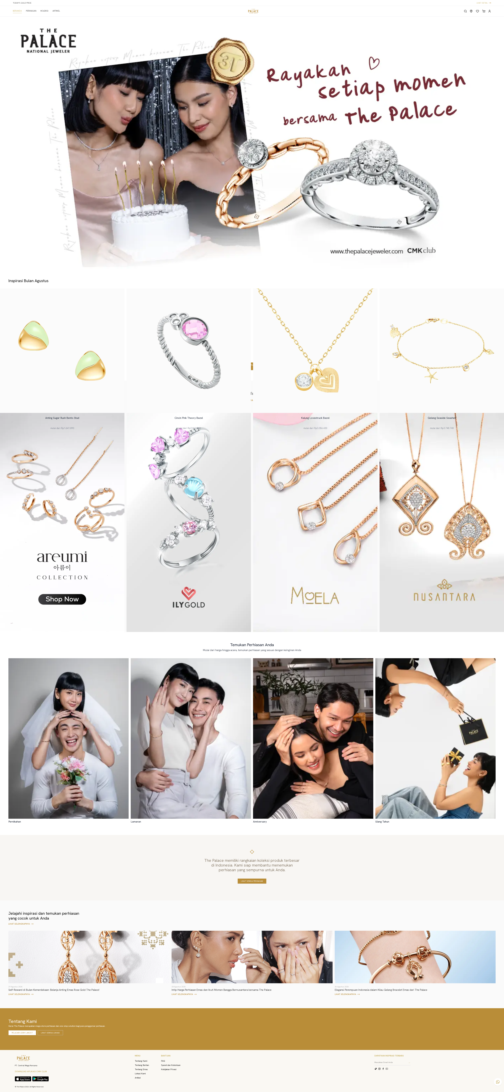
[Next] (495, 143)
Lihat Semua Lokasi (50, 1033)
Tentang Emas (141, 1069)
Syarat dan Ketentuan (170, 1065)
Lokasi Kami (140, 1073)
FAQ (163, 1061)
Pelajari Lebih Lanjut (22, 1033)
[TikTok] (375, 1068)
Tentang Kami (141, 1061)
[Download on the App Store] (23, 1078)
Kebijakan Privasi (168, 1069)
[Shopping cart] (483, 11)
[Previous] (8, 143)
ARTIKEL (56, 10)
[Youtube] (386, 1068)
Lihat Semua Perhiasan (252, 881)
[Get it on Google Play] (40, 1078)
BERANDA (17, 10)
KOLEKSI (44, 10)
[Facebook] (383, 1068)
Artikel (138, 1077)
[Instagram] (379, 1068)
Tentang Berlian (142, 1065)
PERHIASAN (31, 10)
